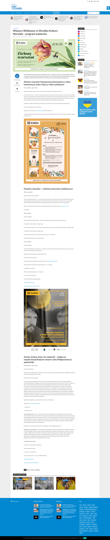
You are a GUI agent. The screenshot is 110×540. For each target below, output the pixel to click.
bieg (80, 504)
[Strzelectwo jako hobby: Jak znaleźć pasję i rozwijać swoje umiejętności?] (80, 92)
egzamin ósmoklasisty (93, 507)
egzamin (85, 507)
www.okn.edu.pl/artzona (29, 282)
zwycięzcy (91, 530)
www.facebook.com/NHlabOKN (31, 462)
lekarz (95, 513)
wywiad (91, 528)
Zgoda (85, 538)
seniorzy (88, 522)
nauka (81, 517)
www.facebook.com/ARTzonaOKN (31, 286)
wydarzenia (95, 526)
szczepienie (88, 524)
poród (89, 520)
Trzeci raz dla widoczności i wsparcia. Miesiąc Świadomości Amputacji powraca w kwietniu (78, 18)
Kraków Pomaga (17, 79)
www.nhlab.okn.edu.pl (40, 110)
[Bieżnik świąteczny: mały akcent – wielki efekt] (80, 86)
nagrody (94, 515)
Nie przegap (25, 479)
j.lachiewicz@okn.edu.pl (52, 261)
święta (81, 533)
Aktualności (19, 12)
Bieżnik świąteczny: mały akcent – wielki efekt (90, 87)
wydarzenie (37, 469)
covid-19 (89, 504)
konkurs (93, 511)
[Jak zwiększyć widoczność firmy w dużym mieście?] (86, 17)
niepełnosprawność (87, 517)
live (80, 515)
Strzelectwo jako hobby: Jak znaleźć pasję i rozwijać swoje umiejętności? (90, 93)
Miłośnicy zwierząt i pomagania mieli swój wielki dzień (49, 17)
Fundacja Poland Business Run (91, 509)
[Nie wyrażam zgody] (108, 538)
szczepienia (82, 524)
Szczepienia (27, 12)
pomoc (85, 520)
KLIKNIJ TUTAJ (65, 206)
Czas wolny (56, 12)
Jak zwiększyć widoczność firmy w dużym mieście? (93, 17)
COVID (84, 504)
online (32, 469)
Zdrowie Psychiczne (47, 12)
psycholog (94, 520)
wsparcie (89, 526)
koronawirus (82, 513)
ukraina (84, 526)
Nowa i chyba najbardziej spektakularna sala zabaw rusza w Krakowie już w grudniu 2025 (65, 483)
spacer (92, 522)
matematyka (84, 515)
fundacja (81, 509)
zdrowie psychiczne (83, 530)
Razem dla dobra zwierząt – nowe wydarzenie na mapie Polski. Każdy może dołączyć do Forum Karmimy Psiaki (64, 18)
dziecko (81, 507)
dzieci (93, 504)
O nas (12, 12)
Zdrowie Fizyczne (35, 12)
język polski (82, 511)
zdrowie (95, 528)
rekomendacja (82, 522)
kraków (87, 513)
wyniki (87, 528)
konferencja (88, 511)
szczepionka (94, 524)
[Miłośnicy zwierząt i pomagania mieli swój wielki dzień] (41, 17)
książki (91, 513)
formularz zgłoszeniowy (35, 403)
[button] (108, 8)
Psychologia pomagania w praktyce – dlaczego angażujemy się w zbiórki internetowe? (19, 18)
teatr (81, 526)
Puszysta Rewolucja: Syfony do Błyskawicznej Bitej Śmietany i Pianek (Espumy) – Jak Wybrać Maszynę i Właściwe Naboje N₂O (44, 483)
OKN (29, 469)
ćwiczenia (96, 530)
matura (90, 515)
